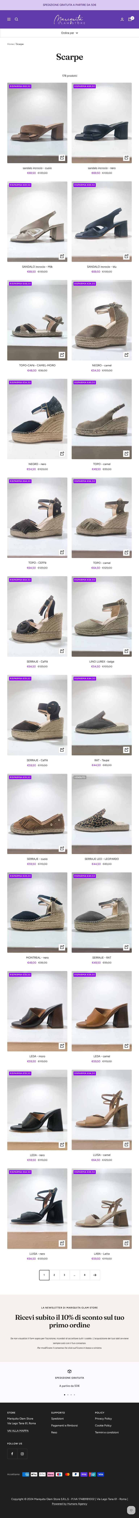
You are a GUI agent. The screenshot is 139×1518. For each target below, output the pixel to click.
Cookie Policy (103, 1425)
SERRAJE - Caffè (37, 661)
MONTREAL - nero (37, 957)
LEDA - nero (37, 1155)
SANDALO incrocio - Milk (37, 266)
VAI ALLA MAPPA (18, 1430)
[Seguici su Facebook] (12, 1454)
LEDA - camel (102, 1056)
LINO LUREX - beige (101, 661)
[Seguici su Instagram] (22, 1454)
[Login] (122, 19)
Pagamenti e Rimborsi (64, 1425)
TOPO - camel (101, 464)
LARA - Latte (102, 1253)
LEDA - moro (37, 1056)
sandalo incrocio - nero (102, 168)
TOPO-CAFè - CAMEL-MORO (37, 365)
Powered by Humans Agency (69, 1503)
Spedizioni (57, 1418)
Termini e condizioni (107, 1432)
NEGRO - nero (37, 464)
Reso (54, 1432)
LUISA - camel (101, 1155)
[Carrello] (130, 19)
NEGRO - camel (101, 365)
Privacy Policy (103, 1418)
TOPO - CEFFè (37, 562)
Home (10, 44)
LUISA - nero (37, 1253)
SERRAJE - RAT (101, 957)
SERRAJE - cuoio (37, 859)
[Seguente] (95, 1275)
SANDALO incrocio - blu (101, 266)
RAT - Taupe (101, 760)
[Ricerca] (16, 19)
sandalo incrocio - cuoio (37, 168)
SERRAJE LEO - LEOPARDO (102, 859)
